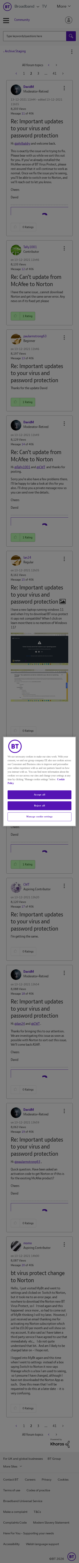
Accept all (39, 794)
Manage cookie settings (39, 816)
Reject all (39, 805)
